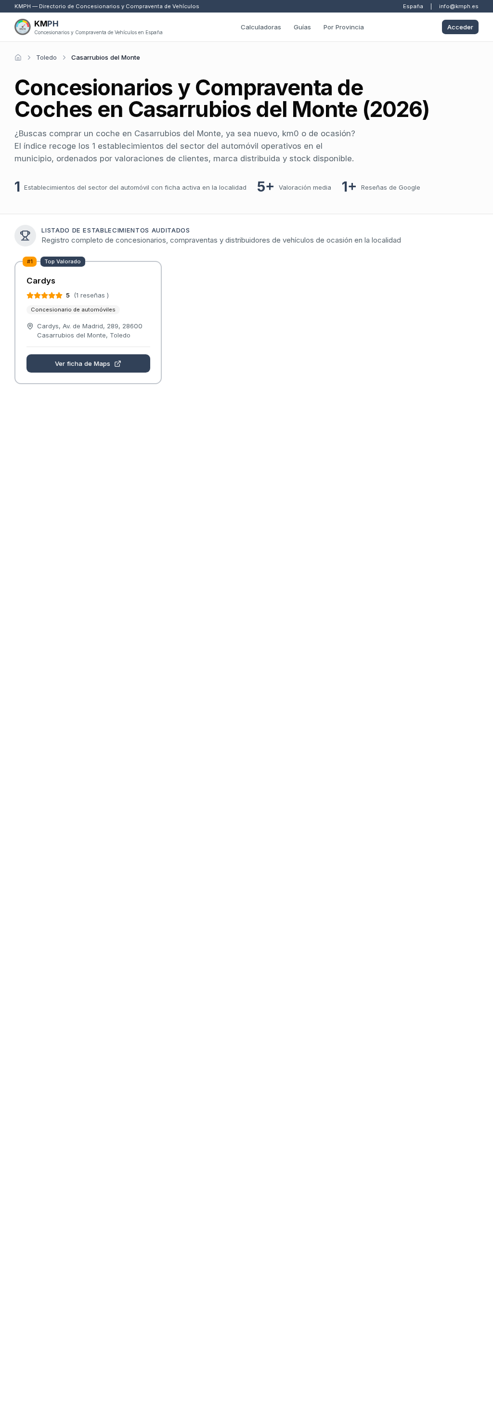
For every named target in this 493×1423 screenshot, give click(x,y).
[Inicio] (18, 57)
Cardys (40, 280)
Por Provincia (344, 27)
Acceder (460, 27)
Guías (302, 27)
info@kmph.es (459, 6)
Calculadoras (261, 27)
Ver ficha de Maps (82, 363)
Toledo (46, 57)
